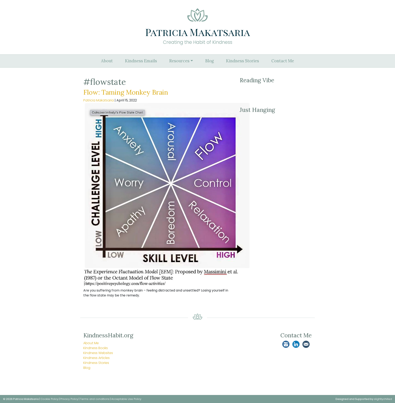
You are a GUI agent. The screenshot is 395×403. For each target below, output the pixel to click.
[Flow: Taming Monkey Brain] (166, 195)
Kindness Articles (96, 357)
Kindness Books (95, 348)
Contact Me (282, 61)
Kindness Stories (242, 61)
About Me (91, 343)
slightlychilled (383, 399)
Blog (209, 61)
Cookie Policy (49, 399)
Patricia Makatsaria (98, 100)
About (107, 61)
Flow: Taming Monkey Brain (125, 92)
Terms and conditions (94, 399)
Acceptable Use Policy (126, 399)
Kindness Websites (98, 353)
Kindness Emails (141, 61)
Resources (179, 61)
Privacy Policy (69, 399)
